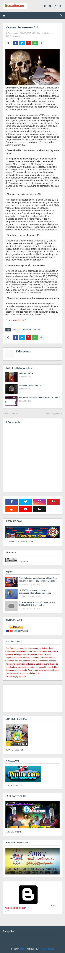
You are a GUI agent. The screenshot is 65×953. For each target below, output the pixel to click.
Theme (22, 949)
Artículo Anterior (11, 413)
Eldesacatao (13, 33)
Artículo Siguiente (53, 413)
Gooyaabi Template (46, 949)
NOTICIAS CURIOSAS (31, 330)
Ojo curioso (21, 109)
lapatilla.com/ (19, 320)
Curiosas (50, 33)
